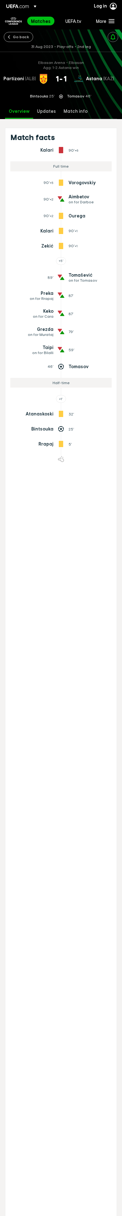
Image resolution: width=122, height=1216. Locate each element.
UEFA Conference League (13, 21)
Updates (46, 111)
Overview (19, 111)
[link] (41, 21)
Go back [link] (21, 36)
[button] (104, 21)
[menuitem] (43, 21)
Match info (76, 111)
